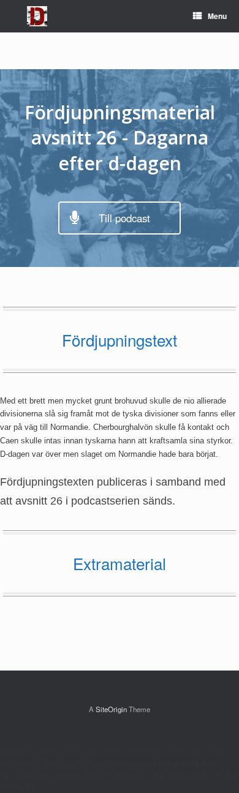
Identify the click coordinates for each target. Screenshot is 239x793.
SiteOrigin (111, 709)
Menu (217, 15)
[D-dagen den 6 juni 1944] (37, 16)
